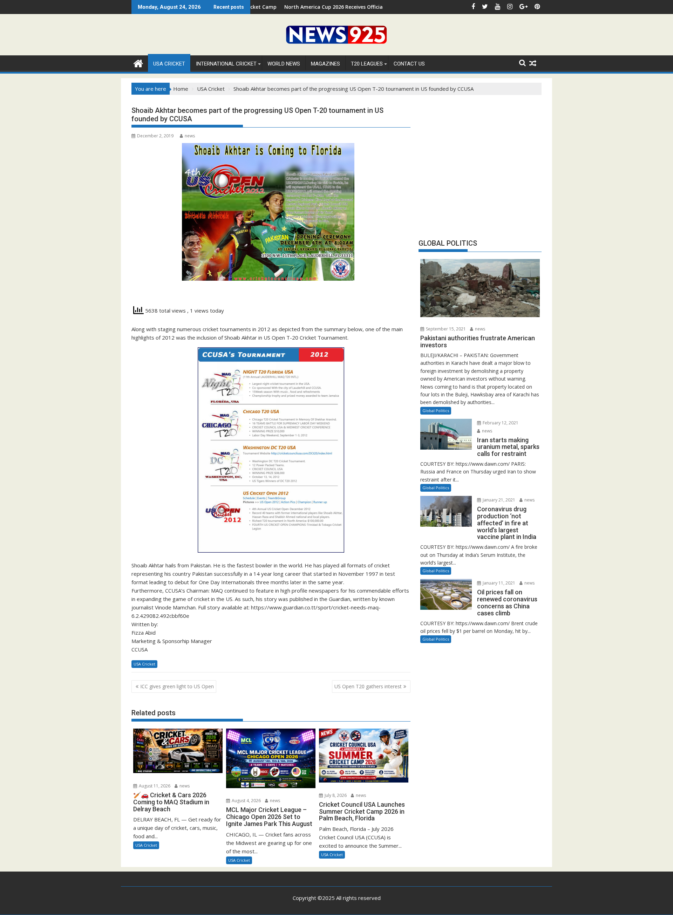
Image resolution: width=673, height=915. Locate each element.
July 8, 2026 (335, 795)
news (190, 136)
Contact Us (409, 64)
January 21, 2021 (498, 500)
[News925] (138, 62)
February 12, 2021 (500, 423)
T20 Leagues (367, 64)
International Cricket (226, 64)
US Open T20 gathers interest (368, 686)
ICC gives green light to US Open (177, 686)
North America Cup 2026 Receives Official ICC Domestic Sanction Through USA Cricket (338, 7)
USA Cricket (169, 64)
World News (283, 64)
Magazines (325, 64)
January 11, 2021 (498, 583)
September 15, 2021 (445, 329)
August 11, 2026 (154, 786)
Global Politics (435, 410)
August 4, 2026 (246, 801)
